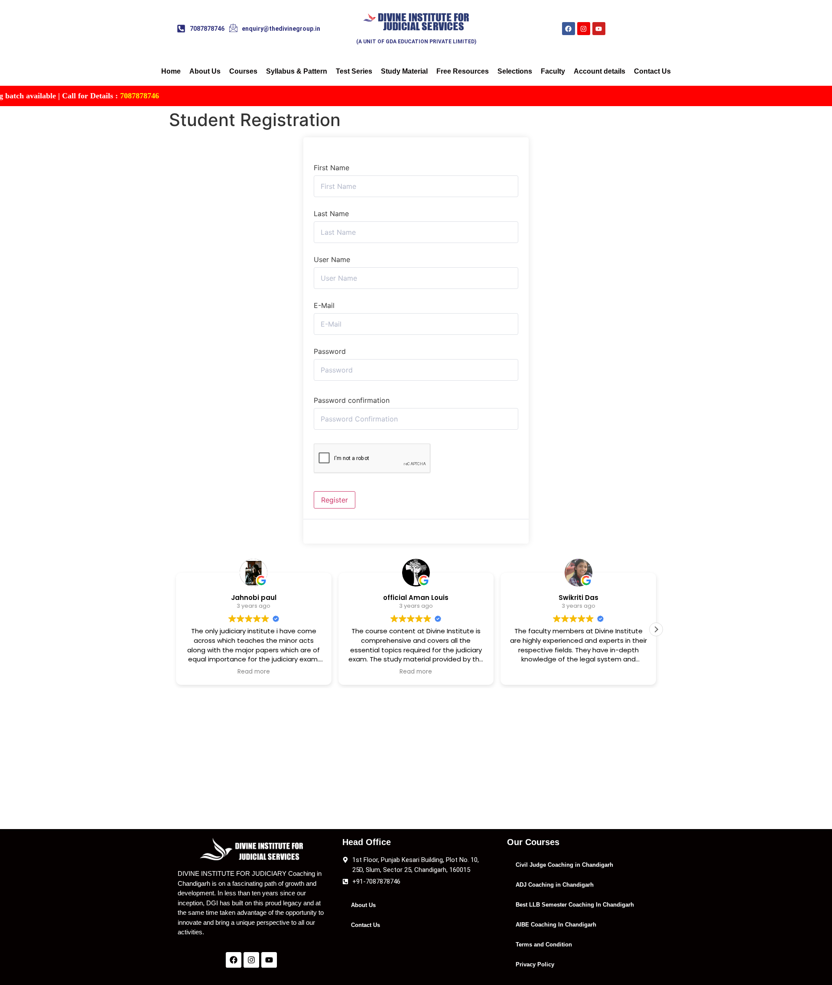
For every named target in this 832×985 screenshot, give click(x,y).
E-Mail (324, 305)
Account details (599, 71)
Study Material (404, 71)
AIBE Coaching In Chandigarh (556, 924)
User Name (332, 259)
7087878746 (107, 95)
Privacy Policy (535, 964)
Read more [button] (253, 672)
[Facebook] (568, 28)
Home (171, 71)
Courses (243, 71)
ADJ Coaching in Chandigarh (555, 884)
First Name (331, 167)
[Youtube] (598, 28)
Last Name (331, 213)
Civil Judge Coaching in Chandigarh (564, 865)
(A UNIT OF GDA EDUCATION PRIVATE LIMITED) (416, 42)
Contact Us (652, 71)
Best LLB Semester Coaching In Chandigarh (575, 904)
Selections (514, 71)
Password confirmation (352, 400)
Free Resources (462, 71)
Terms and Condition (544, 944)
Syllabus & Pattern (296, 71)
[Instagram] (583, 28)
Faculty (553, 71)
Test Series (354, 71)
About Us (205, 71)
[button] (656, 629)
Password (330, 351)
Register (334, 500)
